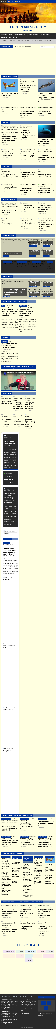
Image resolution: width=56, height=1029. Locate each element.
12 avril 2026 (5, 214)
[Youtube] (52, 1)
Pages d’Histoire (13, 37)
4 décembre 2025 (42, 230)
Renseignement (45, 34)
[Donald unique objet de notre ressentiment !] (18, 415)
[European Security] (28, 22)
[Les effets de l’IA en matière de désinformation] (10, 578)
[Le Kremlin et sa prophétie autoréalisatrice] (28, 923)
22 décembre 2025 (43, 213)
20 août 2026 (33, 286)
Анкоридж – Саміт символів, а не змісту (30, 405)
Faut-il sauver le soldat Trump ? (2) (44, 112)
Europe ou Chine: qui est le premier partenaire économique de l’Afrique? (45, 930)
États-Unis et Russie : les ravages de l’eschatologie (34, 243)
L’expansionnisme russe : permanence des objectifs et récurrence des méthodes (10, 498)
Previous (3, 267)
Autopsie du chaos (15, 877)
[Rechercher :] (47, 46)
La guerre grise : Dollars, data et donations (26, 190)
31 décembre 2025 (7, 349)
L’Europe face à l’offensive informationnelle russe (26, 912)
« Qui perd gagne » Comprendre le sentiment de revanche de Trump (38, 881)
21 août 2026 (7, 296)
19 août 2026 (46, 286)
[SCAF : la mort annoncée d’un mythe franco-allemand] (46, 151)
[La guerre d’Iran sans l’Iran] (39, 858)
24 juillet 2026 (42, 145)
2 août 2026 (5, 144)
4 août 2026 (5, 97)
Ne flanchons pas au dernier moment (9, 443)
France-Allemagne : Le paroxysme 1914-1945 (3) (47, 284)
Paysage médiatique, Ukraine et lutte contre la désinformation (45, 912)
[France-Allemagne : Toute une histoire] (24, 266)
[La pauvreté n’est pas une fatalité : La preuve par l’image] (10, 341)
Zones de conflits (33, 34)
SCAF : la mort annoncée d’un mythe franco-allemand (46, 157)
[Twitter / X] (54, 1)
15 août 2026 (46, 296)
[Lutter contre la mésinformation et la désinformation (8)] (46, 185)
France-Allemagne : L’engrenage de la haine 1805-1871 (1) (45, 844)
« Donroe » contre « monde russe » (49, 884)
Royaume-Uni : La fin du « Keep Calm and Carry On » (27, 174)
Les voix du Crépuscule (37, 40)
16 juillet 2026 (24, 159)
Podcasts (3, 43)
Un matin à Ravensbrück (37, 874)
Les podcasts (6, 533)
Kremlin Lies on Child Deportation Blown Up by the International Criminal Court (9, 552)
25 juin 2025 (17, 426)
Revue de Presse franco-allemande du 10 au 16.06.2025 (30, 423)
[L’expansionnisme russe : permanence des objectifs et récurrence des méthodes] (10, 490)
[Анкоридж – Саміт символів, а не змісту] (30, 398)
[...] (4, 329)
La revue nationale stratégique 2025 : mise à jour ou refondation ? (28, 895)
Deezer (51, 951)
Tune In (29, 960)
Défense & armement (20, 34)
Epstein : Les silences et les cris (6, 403)
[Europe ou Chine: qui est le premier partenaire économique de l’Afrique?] (46, 923)
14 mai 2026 (41, 115)
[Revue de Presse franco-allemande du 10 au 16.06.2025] (30, 415)
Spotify (21, 951)
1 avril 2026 (23, 211)
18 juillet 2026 (24, 93)
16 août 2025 (17, 410)
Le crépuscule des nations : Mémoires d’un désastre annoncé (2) (45, 208)
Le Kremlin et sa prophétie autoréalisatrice (26, 928)
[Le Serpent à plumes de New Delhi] (9, 184)
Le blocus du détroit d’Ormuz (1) (27, 880)
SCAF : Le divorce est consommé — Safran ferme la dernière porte (9, 139)
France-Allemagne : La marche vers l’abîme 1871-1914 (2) (34, 294)
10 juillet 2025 (5, 935)
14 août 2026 (41, 848)
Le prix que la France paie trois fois (9, 155)
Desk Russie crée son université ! (8, 481)
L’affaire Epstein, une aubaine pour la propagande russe (34, 252)
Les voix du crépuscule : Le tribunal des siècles (46, 226)
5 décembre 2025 (24, 228)
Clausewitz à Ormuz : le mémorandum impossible (27, 113)
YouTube (42, 951)
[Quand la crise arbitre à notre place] (9, 85)
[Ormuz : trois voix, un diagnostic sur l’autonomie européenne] (28, 81)
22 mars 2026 (33, 246)
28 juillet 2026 (24, 139)
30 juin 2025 (5, 426)
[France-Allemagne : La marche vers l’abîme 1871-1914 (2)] (9, 266)
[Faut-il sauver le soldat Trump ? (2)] (46, 108)
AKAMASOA (5, 337)
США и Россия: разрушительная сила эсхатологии (47, 243)
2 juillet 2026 (23, 117)
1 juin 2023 (6, 558)
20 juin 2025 (41, 935)
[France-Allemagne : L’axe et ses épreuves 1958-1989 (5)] (9, 821)
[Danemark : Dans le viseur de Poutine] (46, 171)
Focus (10, 34)
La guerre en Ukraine (9, 235)
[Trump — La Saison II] (10, 708)
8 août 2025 (41, 194)
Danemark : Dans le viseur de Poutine (45, 175)
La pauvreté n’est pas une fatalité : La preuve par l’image (9, 345)
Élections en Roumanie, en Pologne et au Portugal (16, 872)
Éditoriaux (4, 34)
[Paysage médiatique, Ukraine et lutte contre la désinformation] (46, 906)
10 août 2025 (41, 917)
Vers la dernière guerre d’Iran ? (38, 871)
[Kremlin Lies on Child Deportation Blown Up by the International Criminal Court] (10, 544)
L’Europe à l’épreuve (12, 253)
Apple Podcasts (10, 951)
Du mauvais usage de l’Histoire (15, 881)
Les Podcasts (29, 945)
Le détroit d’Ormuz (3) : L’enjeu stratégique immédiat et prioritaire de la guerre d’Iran (46, 97)
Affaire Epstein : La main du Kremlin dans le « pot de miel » (9, 176)
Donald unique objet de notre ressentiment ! (18, 422)
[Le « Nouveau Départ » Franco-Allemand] (7, 415)
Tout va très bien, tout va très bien (17, 867)
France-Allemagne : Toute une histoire (47, 294)
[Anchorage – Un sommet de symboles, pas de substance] (18, 398)
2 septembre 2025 (6, 191)
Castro (29, 956)
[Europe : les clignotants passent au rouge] (10, 645)
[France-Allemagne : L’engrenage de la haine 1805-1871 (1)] (39, 266)
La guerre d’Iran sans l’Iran (38, 863)
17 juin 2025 (29, 428)
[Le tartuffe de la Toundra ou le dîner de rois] (28, 203)
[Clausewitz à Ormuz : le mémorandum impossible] (28, 108)
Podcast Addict (10, 956)
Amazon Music (31, 951)
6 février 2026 (6, 407)
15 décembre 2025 (43, 178)
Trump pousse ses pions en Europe (16, 864)
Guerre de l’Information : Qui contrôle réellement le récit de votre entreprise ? (9, 911)
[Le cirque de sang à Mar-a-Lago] (9, 205)
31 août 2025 (23, 194)
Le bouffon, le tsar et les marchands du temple (27, 225)
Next (53, 267)
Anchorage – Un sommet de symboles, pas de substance (18, 405)
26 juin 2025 (23, 932)
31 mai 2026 (6, 255)
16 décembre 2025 (25, 178)
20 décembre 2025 (7, 227)
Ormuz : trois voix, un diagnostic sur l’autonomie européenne (28, 88)
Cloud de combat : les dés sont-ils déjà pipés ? (28, 156)
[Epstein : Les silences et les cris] (7, 398)
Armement (6, 122)
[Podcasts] (49, 1)
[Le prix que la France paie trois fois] (9, 150)
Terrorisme (4, 37)
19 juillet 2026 (5, 157)
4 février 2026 (6, 180)
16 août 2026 (33, 296)
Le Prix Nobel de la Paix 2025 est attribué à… (38, 867)
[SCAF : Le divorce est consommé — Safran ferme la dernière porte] (9, 130)
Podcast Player (11, 43)
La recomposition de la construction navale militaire (45, 141)
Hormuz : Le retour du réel (9, 111)
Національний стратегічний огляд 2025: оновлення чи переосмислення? (28, 887)
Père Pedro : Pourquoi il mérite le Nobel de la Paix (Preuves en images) (18, 367)
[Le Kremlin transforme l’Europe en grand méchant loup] (9, 923)
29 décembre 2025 (7, 917)
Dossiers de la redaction (23, 40)
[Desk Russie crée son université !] (10, 475)
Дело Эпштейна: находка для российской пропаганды (47, 252)
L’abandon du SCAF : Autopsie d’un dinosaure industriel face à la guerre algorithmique (27, 311)
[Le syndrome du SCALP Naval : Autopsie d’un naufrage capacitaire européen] (28, 127)
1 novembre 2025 (24, 917)
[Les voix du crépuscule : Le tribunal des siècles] (46, 220)
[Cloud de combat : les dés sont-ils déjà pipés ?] (28, 150)
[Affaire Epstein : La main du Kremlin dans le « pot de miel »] (9, 171)
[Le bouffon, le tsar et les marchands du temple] (28, 219)
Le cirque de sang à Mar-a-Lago (8, 211)
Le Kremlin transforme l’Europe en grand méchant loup (9, 930)
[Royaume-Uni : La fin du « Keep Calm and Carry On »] (28, 170)
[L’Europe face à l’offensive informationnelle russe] (28, 906)
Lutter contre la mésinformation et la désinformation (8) (46, 190)
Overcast (38, 956)
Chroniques (12, 40)
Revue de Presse (47, 40)
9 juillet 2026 (5, 113)
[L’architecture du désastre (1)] (9, 219)
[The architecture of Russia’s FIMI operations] (10, 750)
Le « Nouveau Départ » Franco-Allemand (6, 422)
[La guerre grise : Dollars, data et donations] (28, 185)
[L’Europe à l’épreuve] (14, 248)
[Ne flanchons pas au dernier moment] (10, 437)
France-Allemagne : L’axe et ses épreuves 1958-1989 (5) (14, 291)
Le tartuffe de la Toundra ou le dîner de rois (27, 207)
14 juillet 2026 (42, 103)
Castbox (21, 956)
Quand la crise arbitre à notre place (9, 94)
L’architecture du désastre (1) (7, 224)
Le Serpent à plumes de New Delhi (9, 188)
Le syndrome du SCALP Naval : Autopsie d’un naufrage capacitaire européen (28, 134)
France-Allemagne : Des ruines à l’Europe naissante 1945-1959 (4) (34, 283)
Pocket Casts (49, 956)
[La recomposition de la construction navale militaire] (46, 131)
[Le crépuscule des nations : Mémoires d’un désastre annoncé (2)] (46, 203)
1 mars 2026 (33, 255)
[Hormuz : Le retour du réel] (9, 107)
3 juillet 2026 (23, 317)
